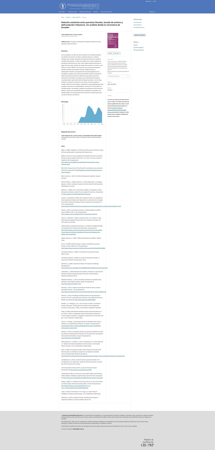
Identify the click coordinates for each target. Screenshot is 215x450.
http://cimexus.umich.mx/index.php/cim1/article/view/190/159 (79, 214)
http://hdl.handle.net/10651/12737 (71, 284)
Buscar (153, 12)
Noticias (96, 12)
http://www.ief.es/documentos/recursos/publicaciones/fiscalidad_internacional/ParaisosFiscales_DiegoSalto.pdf (93, 356)
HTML (117, 53)
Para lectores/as (138, 22)
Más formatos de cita (114, 76)
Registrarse (148, 1)
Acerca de (62, 12)
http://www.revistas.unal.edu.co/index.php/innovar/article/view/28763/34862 (83, 248)
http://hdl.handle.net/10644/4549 (70, 338)
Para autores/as (138, 25)
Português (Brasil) (139, 50)
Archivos (68, 17)
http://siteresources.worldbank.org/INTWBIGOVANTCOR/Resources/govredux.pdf (84, 268)
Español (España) (138, 47)
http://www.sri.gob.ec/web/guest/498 (81, 370)
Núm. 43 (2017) (76, 17)
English (136, 45)
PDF (111, 53)
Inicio (62, 17)
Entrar (154, 1)
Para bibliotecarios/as (139, 27)
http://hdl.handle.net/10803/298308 (85, 300)
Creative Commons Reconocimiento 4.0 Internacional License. (117, 110)
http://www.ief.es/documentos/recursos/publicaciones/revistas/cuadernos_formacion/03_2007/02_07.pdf (91, 206)
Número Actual (72, 12)
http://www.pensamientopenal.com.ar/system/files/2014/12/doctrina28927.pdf (83, 292)
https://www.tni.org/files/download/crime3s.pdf (76, 194)
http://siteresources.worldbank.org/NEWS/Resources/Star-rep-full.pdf (83, 378)
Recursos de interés (106, 12)
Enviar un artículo (140, 35)
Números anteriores (85, 12)
